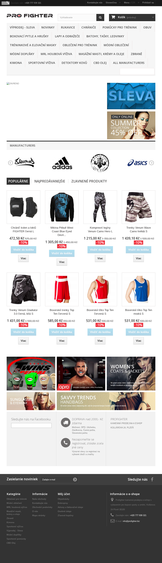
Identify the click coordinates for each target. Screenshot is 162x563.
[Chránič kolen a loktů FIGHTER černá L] (23, 207)
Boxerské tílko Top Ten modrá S (138, 312)
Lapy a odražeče (67, 36)
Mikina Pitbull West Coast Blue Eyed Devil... (61, 231)
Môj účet (64, 494)
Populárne (18, 181)
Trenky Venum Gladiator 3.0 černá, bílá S (23, 312)
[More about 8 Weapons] (25, 163)
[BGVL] (31, 373)
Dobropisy (63, 503)
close (5, 3)
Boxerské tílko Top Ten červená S (100, 312)
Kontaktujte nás (39, 503)
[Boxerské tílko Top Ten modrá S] (138, 289)
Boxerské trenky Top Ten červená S (62, 312)
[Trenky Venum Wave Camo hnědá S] (138, 207)
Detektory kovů (74, 63)
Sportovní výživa (41, 63)
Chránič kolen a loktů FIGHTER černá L (23, 229)
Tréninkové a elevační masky (33, 45)
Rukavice (68, 27)
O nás (35, 511)
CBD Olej (100, 63)
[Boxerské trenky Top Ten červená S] (62, 289)
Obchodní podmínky (42, 507)
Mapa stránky (38, 515)
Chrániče (88, 27)
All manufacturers (128, 63)
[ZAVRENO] (56, 83)
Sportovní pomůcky (16, 539)
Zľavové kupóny (65, 515)
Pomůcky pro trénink (120, 27)
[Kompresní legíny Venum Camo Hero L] (100, 207)
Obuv (147, 27)
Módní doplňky (22, 54)
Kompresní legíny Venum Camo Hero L (100, 229)
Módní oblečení (116, 45)
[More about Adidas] (62, 163)
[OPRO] (81, 373)
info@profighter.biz (131, 521)
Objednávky (63, 499)
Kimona (16, 63)
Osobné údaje (64, 511)
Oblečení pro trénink (80, 45)
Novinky (47, 27)
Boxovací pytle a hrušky (29, 36)
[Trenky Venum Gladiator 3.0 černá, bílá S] (23, 289)
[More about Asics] (137, 163)
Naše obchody (39, 499)
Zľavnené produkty (89, 181)
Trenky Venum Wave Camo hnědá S (138, 229)
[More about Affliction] (100, 163)
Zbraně (136, 54)
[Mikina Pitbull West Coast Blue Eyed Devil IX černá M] (62, 207)
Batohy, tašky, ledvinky (105, 36)
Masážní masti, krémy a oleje (101, 54)
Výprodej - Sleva (22, 27)
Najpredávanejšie (49, 181)
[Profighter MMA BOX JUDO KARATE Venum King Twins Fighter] (30, 15)
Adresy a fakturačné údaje (70, 507)
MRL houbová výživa (56, 54)
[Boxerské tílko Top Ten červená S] (100, 289)
